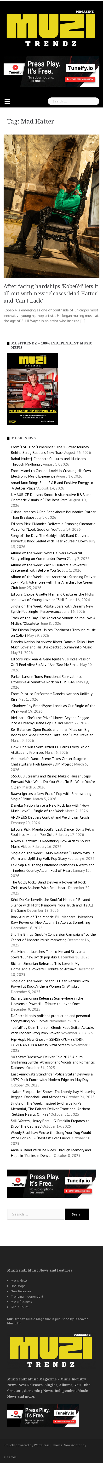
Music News (19, 1280)
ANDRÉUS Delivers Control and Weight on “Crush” (50, 817)
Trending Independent (27, 1296)
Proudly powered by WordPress (27, 1445)
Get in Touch (20, 1307)
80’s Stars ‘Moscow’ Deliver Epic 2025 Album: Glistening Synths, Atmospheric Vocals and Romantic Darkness (53, 1062)
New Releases (21, 1291)
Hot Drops (18, 1286)
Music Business (21, 1302)
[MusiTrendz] (51, 28)
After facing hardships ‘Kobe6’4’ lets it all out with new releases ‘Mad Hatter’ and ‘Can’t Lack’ (51, 293)
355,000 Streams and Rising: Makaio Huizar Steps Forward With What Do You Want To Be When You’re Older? (53, 781)
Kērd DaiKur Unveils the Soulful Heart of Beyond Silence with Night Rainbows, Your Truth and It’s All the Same (52, 905)
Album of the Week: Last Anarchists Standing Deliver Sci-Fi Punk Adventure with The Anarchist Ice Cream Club (53, 582)
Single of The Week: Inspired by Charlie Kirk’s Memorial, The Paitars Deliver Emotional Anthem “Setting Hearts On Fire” (50, 1109)
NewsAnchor (73, 1445)
